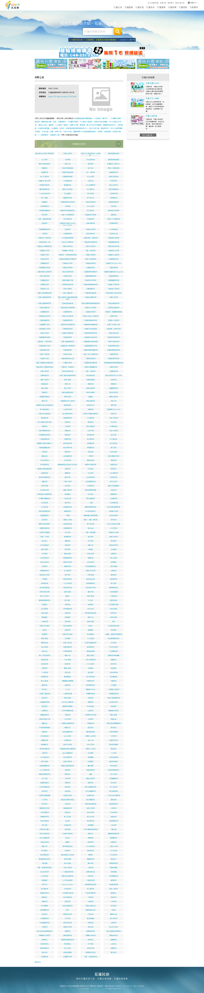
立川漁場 (58, 125)
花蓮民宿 (12, 5)
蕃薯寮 (51, 125)
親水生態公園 (94, 128)
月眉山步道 (67, 131)
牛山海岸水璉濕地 (86, 121)
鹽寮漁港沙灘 (46, 121)
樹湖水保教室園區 (100, 121)
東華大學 (58, 131)
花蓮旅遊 (139, 7)
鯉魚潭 (82, 125)
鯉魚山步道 (43, 125)
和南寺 (62, 128)
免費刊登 (163, 3)
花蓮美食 (150, 7)
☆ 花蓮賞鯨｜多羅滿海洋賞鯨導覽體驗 (100, 39)
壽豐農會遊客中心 (109, 125)
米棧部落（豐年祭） (101, 118)
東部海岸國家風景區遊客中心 (77, 128)
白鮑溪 (100, 131)
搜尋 (117, 31)
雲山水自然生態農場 (94, 125)
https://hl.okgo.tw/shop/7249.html (62, 96)
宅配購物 (194, 7)
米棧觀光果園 (73, 121)
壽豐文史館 (74, 125)
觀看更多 (38, 962)
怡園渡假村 (62, 121)
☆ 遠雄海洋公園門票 (126, 39)
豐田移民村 (105, 128)
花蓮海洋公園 (55, 135)
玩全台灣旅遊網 (153, 3)
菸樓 (51, 131)
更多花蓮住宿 (148, 135)
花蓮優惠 (161, 7)
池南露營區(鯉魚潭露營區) (83, 118)
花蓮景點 (183, 7)
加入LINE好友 (139, 986)
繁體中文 (192, 2)
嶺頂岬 (37, 121)
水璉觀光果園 (116, 118)
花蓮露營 (128, 7)
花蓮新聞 (172, 7)
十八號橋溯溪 (43, 135)
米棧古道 (44, 131)
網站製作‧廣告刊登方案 (176, 3)
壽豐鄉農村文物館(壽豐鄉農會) (84, 131)
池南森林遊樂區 (44, 128)
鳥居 (54, 121)
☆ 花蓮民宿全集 (76, 39)
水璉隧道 (54, 128)
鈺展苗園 (107, 131)
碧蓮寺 (65, 125)
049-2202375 (127, 986)
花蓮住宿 (118, 7)
